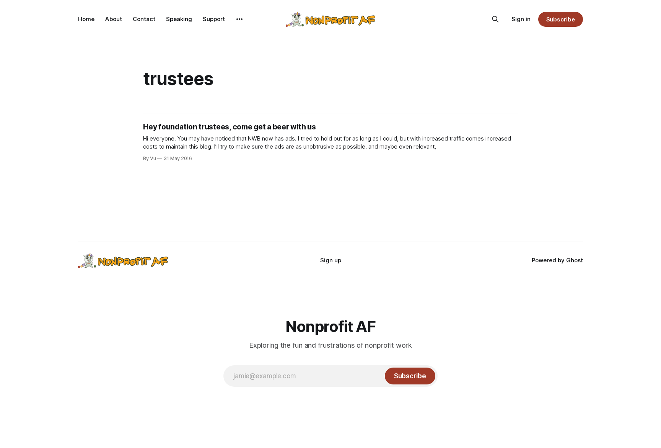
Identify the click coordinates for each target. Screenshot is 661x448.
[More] (239, 19)
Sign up (330, 260)
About (113, 19)
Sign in (521, 19)
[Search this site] (495, 19)
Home (86, 19)
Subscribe (560, 19)
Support (214, 19)
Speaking (179, 19)
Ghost (574, 260)
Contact (144, 19)
